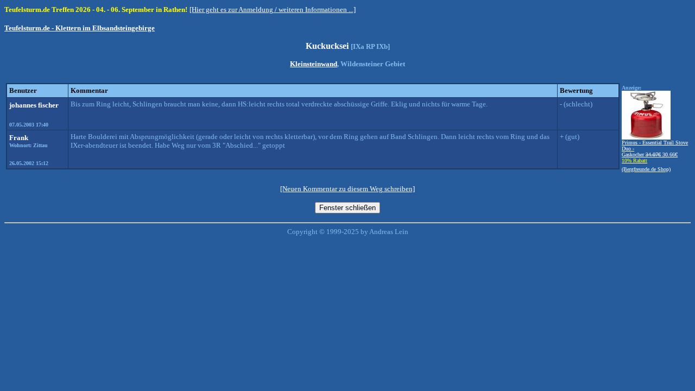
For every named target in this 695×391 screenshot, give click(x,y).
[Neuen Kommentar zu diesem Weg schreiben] (347, 189)
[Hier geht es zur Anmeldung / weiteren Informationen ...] (272, 9)
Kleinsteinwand (313, 64)
